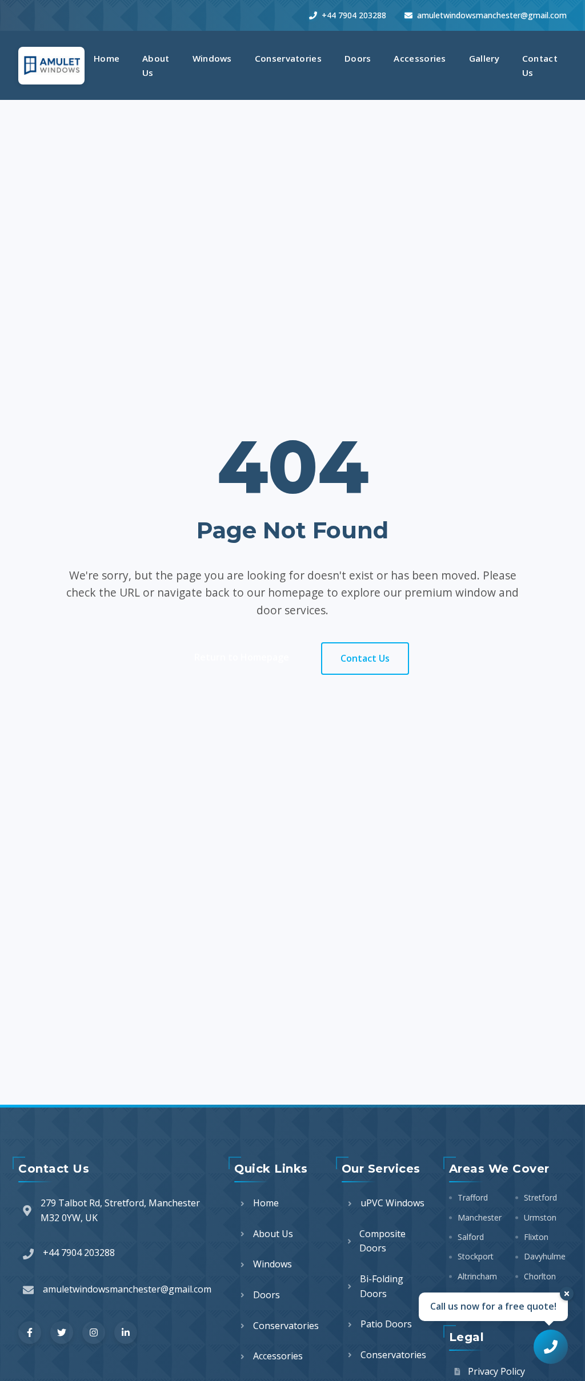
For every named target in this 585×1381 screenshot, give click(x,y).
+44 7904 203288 (354, 15)
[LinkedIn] (125, 1332)
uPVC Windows (392, 1203)
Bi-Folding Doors (381, 1286)
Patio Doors (386, 1324)
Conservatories (288, 58)
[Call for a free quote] (551, 1347)
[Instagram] (93, 1332)
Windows (212, 58)
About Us (156, 65)
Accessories (420, 58)
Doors (357, 58)
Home (106, 58)
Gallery (484, 58)
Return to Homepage (241, 657)
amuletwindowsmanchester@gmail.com (492, 15)
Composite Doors (382, 1241)
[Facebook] (29, 1332)
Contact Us (540, 65)
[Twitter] (61, 1332)
